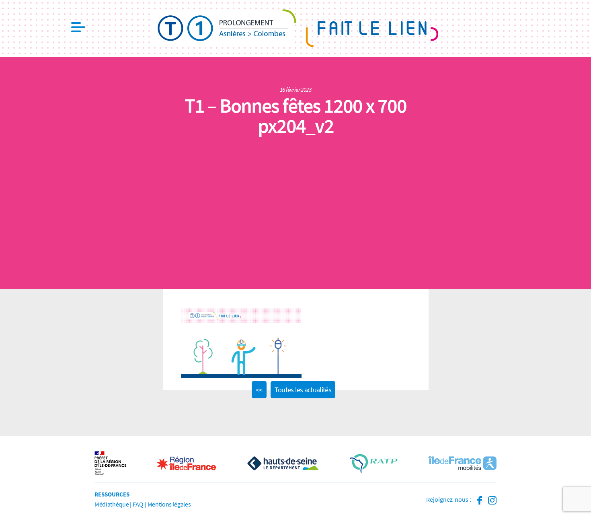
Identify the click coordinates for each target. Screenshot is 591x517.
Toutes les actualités (303, 389)
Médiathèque (111, 504)
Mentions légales (169, 504)
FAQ (138, 504)
